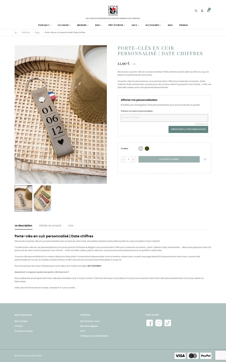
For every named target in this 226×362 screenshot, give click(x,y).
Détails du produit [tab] (50, 226)
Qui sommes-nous (89, 321)
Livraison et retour (24, 331)
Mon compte (21, 321)
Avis (70, 226)
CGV (82, 331)
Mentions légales (89, 326)
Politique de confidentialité (94, 336)
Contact (19, 326)
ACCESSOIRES (94, 266)
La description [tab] (23, 226)
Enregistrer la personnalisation (188, 129)
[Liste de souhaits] (205, 159)
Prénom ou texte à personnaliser (137, 111)
